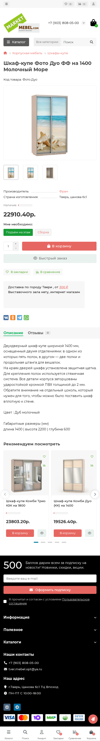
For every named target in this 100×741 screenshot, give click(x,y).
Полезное (13, 630)
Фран (63, 191)
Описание (13, 333)
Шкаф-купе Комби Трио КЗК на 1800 (26, 503)
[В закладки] (44, 456)
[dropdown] (6, 4)
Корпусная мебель (27, 53)
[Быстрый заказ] (41, 533)
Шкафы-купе (57, 53)
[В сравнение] (44, 465)
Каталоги (12, 642)
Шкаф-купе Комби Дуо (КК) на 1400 (73, 503)
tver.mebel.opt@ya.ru (25, 669)
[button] (36, 542)
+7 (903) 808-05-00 (63, 23)
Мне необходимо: (18, 224)
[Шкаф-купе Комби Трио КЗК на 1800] (26, 474)
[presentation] (5, 494)
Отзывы (38, 333)
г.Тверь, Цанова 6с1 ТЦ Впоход (33, 687)
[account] (93, 4)
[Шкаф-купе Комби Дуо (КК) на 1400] (74, 474)
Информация (16, 617)
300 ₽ (63, 287)
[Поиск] (91, 42)
